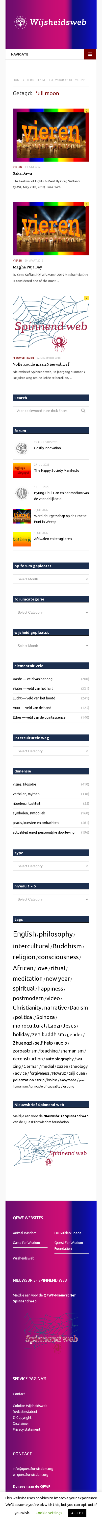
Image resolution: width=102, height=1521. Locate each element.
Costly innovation (47, 448)
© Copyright (22, 1418)
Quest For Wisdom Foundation (68, 1246)
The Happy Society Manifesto (56, 470)
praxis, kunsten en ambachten (36, 823)
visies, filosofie (24, 784)
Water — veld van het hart (33, 689)
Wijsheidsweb (23, 1258)
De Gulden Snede (67, 1233)
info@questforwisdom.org (33, 1469)
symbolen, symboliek (29, 813)
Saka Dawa (22, 173)
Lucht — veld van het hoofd (34, 698)
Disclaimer (21, 1424)
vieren (17, 166)
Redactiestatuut (25, 1412)
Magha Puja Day (27, 267)
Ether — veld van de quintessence (39, 717)
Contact (19, 1394)
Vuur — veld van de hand (32, 708)
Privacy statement (26, 1429)
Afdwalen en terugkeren (53, 539)
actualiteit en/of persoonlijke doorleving (44, 832)
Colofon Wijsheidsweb (30, 1406)
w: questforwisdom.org (30, 1475)
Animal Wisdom (24, 1233)
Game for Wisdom (26, 1243)
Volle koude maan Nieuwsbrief (41, 364)
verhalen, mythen (26, 794)
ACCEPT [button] (77, 1513)
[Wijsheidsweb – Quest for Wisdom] (51, 23)
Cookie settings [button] (49, 1513)
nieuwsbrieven (23, 357)
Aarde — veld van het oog (32, 679)
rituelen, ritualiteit (26, 804)
